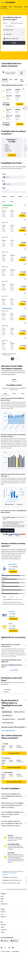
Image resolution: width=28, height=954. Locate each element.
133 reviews (12, 616)
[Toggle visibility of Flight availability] (9, 504)
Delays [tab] (22, 393)
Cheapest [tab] (4, 79)
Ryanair (10, 623)
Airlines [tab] (14, 393)
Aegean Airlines (13, 564)
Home (3, 889)
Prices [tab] (5, 393)
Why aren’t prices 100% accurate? (11, 883)
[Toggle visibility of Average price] (19, 504)
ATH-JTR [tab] (14, 379)
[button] (2, 2)
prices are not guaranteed (11, 872)
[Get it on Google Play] (5, 940)
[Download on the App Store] (14, 940)
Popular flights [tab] (21, 719)
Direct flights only (9, 26)
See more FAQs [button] (14, 670)
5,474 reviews (12, 628)
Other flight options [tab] (7, 715)
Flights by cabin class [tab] (19, 711)
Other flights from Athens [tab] (8, 719)
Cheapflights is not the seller (9, 877)
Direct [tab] (16, 79)
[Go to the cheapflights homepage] (11, 2)
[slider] (26, 192)
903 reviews (12, 569)
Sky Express (12, 611)
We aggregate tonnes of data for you (11, 880)
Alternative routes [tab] (6, 711)
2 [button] (15, 359)
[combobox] (15, 177)
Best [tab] (11, 79)
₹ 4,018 (13, 19)
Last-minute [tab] (22, 80)
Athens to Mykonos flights (8, 730)
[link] (11, 155)
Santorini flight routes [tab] (7, 722)
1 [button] (12, 359)
